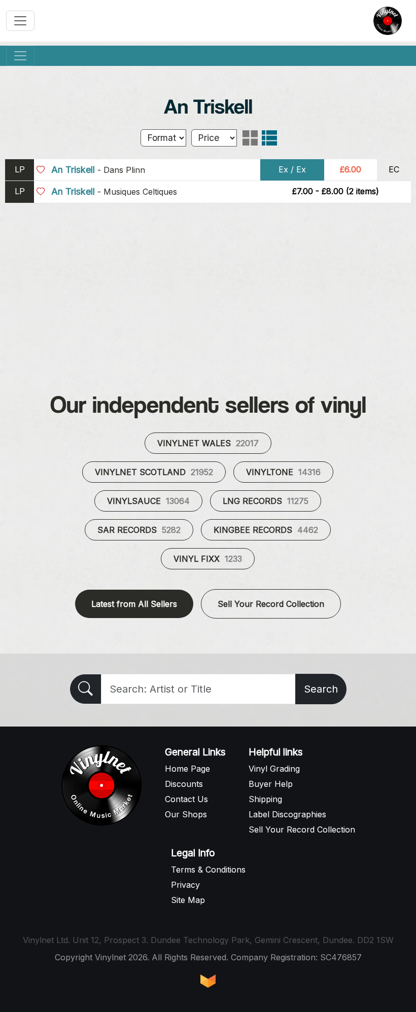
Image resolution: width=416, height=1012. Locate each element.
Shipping (265, 799)
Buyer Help (271, 784)
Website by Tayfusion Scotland (208, 981)
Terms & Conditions (208, 869)
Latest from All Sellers (134, 604)
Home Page (187, 769)
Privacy (185, 885)
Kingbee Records (266, 530)
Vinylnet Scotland (154, 472)
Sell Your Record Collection (271, 604)
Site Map (188, 900)
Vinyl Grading (274, 769)
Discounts (184, 784)
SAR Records (139, 530)
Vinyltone (283, 472)
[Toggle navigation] (20, 21)
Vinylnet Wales (208, 443)
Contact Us (186, 799)
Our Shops (186, 814)
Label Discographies (287, 814)
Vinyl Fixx (208, 559)
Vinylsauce (148, 501)
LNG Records (265, 501)
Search (321, 689)
